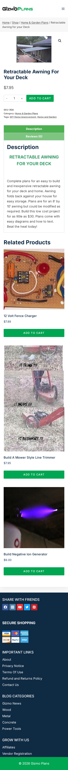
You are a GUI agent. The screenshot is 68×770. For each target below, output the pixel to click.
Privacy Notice (13, 666)
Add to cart (40, 98)
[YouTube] (20, 607)
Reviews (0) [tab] (34, 136)
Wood (6, 710)
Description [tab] (34, 129)
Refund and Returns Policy (22, 678)
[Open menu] (63, 8)
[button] (60, 41)
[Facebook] (5, 607)
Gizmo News (11, 703)
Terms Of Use (12, 672)
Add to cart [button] (34, 333)
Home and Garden (47, 117)
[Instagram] (12, 607)
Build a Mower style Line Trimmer (29, 457)
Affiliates (8, 747)
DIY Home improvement (23, 117)
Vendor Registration (17, 753)
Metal (6, 716)
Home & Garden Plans (26, 113)
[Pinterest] (34, 607)
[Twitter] (27, 607)
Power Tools (11, 729)
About (6, 659)
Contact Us (10, 685)
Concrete (9, 722)
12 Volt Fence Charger (20, 316)
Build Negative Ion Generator (25, 554)
